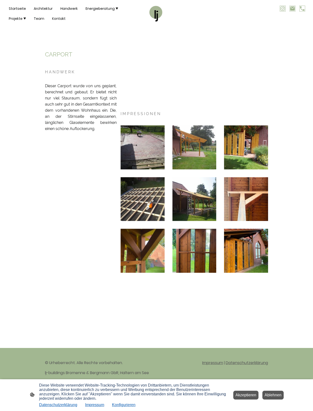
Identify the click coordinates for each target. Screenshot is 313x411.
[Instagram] (283, 8)
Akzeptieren (245, 395)
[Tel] (302, 8)
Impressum (212, 363)
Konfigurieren (123, 405)
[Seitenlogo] (156, 14)
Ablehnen (273, 395)
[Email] (292, 8)
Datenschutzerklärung (247, 363)
